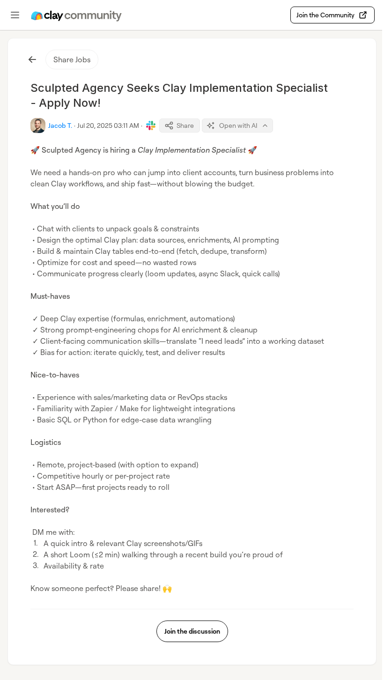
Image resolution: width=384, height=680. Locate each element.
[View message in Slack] (150, 125)
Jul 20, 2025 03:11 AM (108, 125)
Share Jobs (71, 59)
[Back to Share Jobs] (32, 59)
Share (185, 125)
